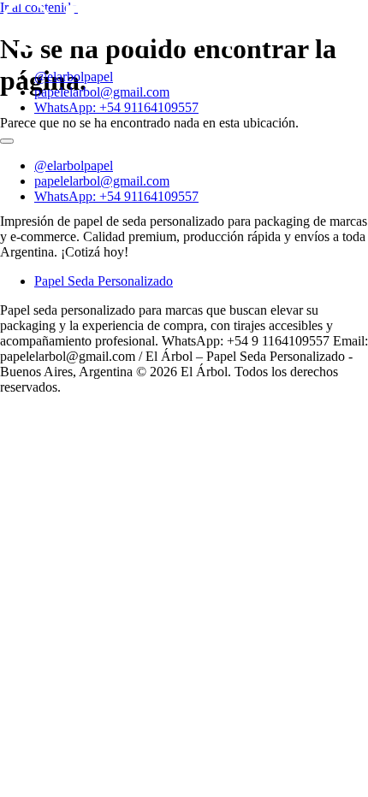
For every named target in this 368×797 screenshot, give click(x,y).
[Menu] (7, 141)
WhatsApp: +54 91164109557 (116, 107)
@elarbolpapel (73, 76)
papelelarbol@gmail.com (101, 92)
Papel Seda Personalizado (103, 281)
